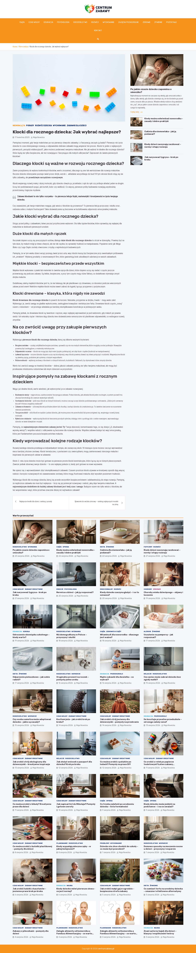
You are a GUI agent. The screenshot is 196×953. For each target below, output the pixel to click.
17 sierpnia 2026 (153, 641)
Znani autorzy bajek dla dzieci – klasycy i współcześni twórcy (160, 932)
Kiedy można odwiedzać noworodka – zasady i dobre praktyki (163, 120)
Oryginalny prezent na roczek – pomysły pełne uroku (72, 678)
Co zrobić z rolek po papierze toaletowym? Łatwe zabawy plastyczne (159, 764)
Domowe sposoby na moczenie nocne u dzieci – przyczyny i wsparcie (163, 847)
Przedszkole (116, 674)
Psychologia (63, 22)
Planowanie (62, 843)
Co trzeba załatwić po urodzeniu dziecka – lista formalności (117, 805)
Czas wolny (34, 22)
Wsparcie (76, 674)
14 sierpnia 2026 (66, 725)
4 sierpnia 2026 (21, 937)
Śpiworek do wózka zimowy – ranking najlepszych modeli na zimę (96, 502)
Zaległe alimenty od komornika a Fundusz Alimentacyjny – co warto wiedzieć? (74, 933)
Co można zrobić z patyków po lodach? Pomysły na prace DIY (115, 763)
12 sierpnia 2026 (66, 768)
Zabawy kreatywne (34, 589)
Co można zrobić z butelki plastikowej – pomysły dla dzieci (32, 847)
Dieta (102, 547)
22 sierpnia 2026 (66, 556)
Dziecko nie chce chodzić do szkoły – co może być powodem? (119, 847)
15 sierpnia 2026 (153, 683)
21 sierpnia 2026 (153, 556)
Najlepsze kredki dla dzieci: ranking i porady (35, 501)
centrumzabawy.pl (106, 949)
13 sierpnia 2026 (153, 725)
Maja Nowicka (39, 137)
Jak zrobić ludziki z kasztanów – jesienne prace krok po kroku (29, 890)
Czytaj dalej (134, 112)
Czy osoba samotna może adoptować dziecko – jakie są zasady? (32, 720)
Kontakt (98, 30)
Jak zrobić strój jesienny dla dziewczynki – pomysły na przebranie (119, 720)
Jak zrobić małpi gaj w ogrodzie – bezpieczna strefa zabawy (117, 890)
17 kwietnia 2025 (22, 137)
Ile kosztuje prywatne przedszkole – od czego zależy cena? (163, 720)
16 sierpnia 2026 (66, 683)
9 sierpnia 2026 (109, 810)
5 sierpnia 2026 (109, 895)
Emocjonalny (106, 589)
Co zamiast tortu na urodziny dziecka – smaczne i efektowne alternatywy (163, 890)
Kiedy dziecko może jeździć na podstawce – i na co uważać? (159, 805)
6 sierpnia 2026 (21, 895)
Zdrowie (146, 22)
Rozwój (95, 22)
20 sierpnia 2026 (66, 596)
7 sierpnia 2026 (108, 852)
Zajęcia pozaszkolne (128, 22)
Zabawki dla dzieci (76, 125)
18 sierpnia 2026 (66, 641)
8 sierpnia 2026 (21, 852)
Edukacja (48, 22)
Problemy (104, 843)
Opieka (66, 547)
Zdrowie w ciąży (113, 631)
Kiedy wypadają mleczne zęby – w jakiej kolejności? (73, 847)
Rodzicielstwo (80, 22)
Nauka (70, 885)
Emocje (59, 589)
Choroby (148, 589)
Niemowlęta (19, 125)
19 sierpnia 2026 (153, 598)
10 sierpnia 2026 (66, 810)
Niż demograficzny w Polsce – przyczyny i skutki (71, 636)
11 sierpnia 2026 (153, 768)
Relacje (148, 674)
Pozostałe (171, 22)
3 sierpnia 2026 (109, 937)
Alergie (147, 631)
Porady (30, 125)
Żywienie (158, 22)
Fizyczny (148, 547)
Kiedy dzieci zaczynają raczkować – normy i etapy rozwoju (162, 145)
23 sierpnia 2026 (22, 556)
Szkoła (26, 631)
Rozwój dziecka (43, 125)
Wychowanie (108, 22)
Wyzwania (32, 547)
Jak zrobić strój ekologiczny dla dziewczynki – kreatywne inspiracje (31, 763)
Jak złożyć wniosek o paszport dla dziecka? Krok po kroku (74, 763)
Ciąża (22, 22)
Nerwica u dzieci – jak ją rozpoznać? (74, 592)
